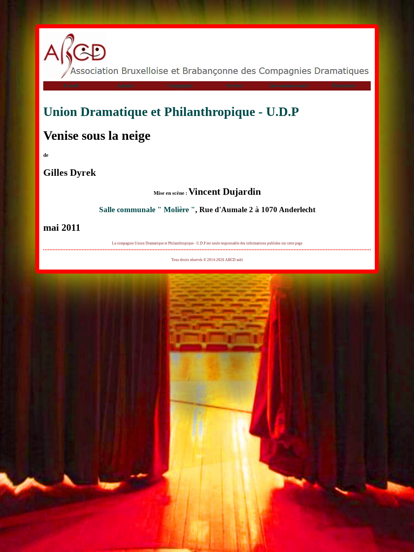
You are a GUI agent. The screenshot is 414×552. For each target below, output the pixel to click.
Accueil (70, 85)
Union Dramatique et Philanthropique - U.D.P (171, 111)
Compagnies (180, 85)
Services (234, 85)
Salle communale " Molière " (147, 209)
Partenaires (343, 85)
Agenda (125, 85)
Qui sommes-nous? (289, 85)
